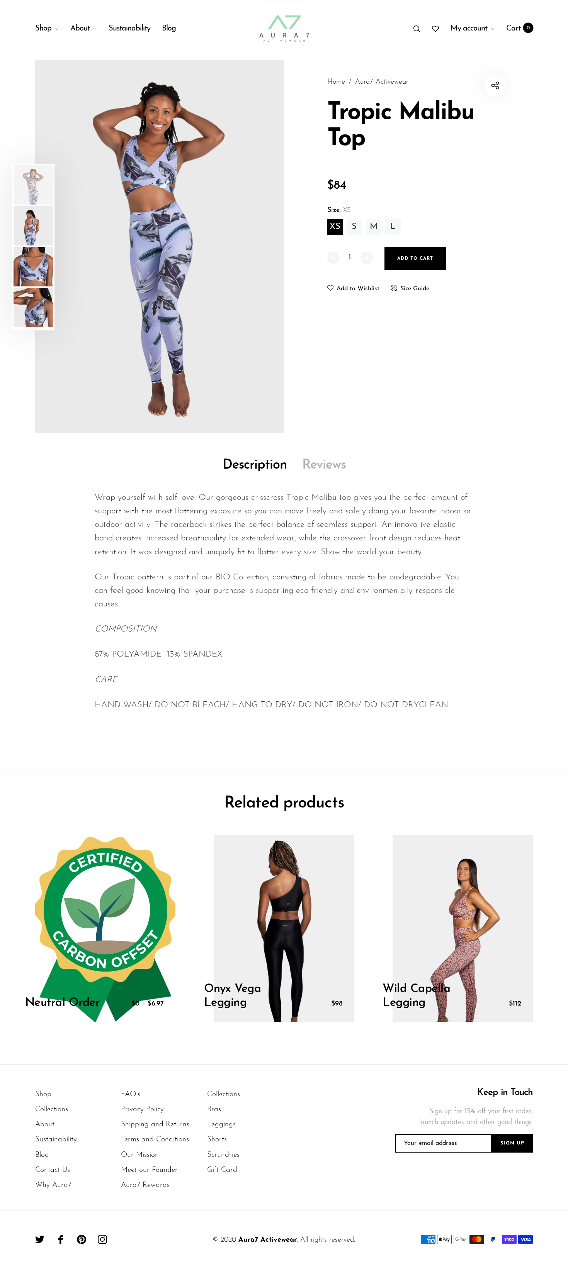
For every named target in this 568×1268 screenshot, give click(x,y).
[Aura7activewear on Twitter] (39, 1239)
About (80, 28)
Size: (338, 210)
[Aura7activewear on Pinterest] (81, 1239)
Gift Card (222, 1170)
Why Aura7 (53, 1185)
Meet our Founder (149, 1170)
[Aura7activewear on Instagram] (102, 1239)
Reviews (324, 465)
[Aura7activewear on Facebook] (60, 1239)
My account (469, 28)
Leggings (221, 1124)
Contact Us (52, 1170)
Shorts (217, 1139)
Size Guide (414, 289)
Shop (43, 28)
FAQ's (130, 1094)
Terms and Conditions (155, 1139)
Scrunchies (223, 1155)
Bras (214, 1109)
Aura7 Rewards (145, 1185)
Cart (518, 28)
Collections (51, 1109)
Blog (169, 28)
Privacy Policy (142, 1109)
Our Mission (140, 1155)
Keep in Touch (505, 1092)
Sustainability (129, 28)
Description (255, 465)
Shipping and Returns (155, 1124)
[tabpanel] (159, 246)
